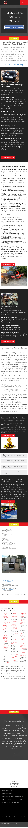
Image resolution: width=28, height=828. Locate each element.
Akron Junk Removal (19, 796)
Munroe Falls (14, 643)
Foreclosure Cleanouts (8, 589)
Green (14, 613)
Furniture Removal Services (7, 808)
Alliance (6, 617)
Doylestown (6, 655)
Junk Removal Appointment (7, 796)
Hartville (15, 618)
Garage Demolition (18, 808)
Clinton (6, 640)
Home (3, 790)
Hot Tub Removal (6, 581)
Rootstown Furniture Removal (23, 622)
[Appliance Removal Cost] (9, 511)
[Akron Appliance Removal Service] (14, 564)
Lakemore (15, 627)
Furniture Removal (7, 579)
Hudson (15, 621)
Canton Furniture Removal (5, 637)
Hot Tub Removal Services (7, 811)
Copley (6, 641)
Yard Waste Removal (7, 580)
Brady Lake (5, 629)
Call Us (24, 2)
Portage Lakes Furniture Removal (14, 658)
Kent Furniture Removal (13, 624)
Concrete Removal (18, 799)
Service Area (16, 816)
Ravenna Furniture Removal (23, 615)
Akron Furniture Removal (5, 615)
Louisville (15, 628)
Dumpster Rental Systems (14, 825)
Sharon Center (22, 634)
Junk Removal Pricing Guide (7, 793)
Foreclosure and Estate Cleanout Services (10, 805)
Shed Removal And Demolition (8, 814)
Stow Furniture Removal (22, 640)
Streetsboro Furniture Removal (23, 645)
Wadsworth (23, 655)
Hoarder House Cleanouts (19, 811)
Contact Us (23, 816)
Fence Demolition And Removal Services (10, 802)
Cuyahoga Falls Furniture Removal (6, 647)
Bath (5, 626)
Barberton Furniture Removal (6, 624)
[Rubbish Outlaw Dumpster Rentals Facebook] (24, 819)
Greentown (14, 616)
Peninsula (15, 654)
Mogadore (15, 639)
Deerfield (6, 652)
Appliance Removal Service (7, 799)
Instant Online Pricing (14, 27)
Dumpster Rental (6, 592)
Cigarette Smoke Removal (7, 816)
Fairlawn (6, 662)
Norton (15, 653)
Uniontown (23, 652)
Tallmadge (24, 648)
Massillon (15, 633)
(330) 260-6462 (14, 38)
